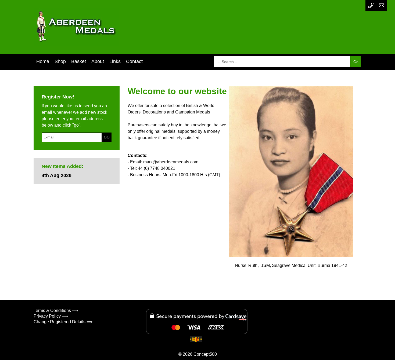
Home (42, 61)
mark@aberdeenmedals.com (170, 162)
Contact (134, 61)
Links (115, 61)
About (97, 61)
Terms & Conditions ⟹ (56, 310)
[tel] (370, 5)
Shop (60, 61)
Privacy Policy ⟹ (51, 316)
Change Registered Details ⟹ (63, 321)
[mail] (381, 5)
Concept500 (205, 354)
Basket (78, 61)
